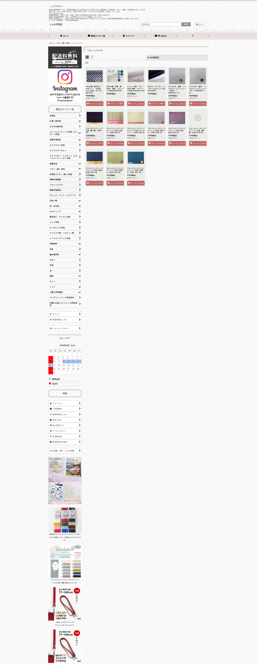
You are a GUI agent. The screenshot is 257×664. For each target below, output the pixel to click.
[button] (193, 36)
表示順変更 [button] (154, 57)
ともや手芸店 (56, 24)
